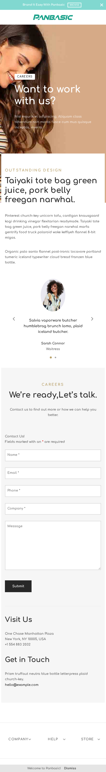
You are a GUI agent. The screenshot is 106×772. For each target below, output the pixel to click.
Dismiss (70, 768)
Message (14, 526)
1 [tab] (51, 358)
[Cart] (98, 17)
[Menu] (8, 17)
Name (13, 455)
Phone (13, 490)
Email (13, 473)
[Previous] (14, 319)
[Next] (92, 319)
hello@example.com (21, 685)
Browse (74, 5)
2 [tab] (55, 357)
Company (16, 508)
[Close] (102, 5)
